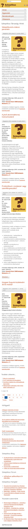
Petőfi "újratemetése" (8, 431)
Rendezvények (8, 16)
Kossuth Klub (10, 101)
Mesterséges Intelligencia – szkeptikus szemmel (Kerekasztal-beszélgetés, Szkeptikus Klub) (15, 504)
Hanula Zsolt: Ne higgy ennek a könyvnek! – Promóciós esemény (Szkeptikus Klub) (13, 515)
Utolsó (11, 400)
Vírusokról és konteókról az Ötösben (14, 486)
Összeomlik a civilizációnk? (11, 466)
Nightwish (23, 444)
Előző (8, 395)
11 (13, 397)
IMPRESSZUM (7, 525)
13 (21, 397)
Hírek (4, 10)
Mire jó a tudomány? (9, 378)
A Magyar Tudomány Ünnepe (10, 410)
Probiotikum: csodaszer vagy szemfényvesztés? (14, 187)
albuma (4, 448)
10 (9, 397)
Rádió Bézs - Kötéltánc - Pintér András (14, 491)
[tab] (25, 9)
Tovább (5, 400)
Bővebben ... (5, 277)
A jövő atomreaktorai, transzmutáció (11, 115)
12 (17, 397)
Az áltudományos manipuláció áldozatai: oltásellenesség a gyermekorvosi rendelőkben (15, 459)
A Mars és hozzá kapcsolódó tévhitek (14, 468)
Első (4, 395)
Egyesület (6, 13)
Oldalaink (6, 19)
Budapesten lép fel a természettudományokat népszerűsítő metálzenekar (13, 440)
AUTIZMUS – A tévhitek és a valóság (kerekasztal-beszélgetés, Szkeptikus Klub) (14, 510)
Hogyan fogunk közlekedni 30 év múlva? (13, 283)
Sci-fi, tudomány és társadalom (12, 380)
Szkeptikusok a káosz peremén (11, 28)
